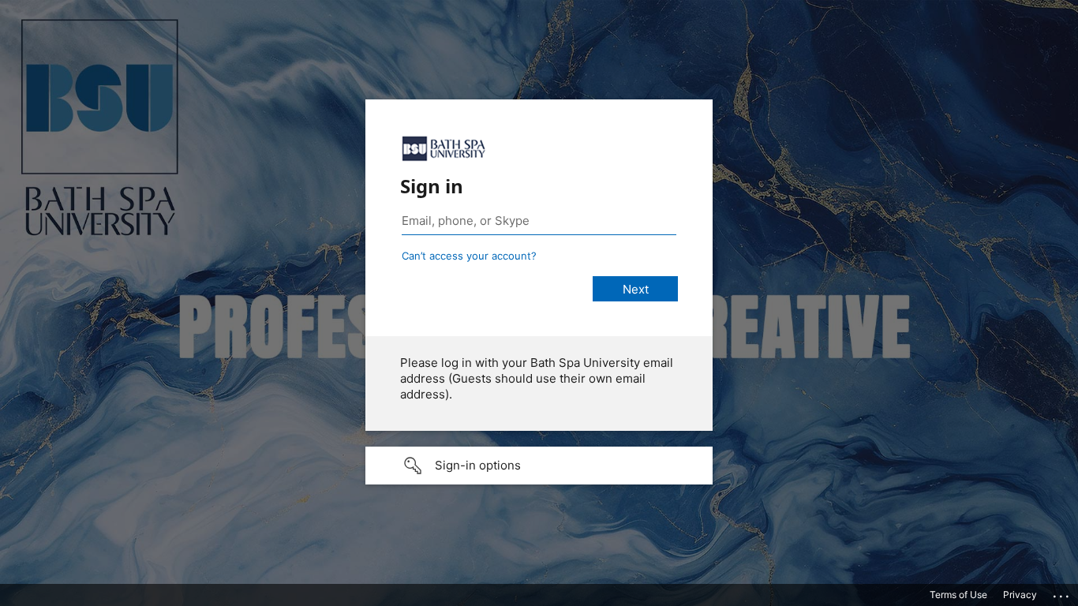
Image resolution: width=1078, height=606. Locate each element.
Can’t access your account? (469, 255)
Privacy (1020, 594)
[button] (539, 465)
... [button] (1062, 592)
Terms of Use (958, 594)
